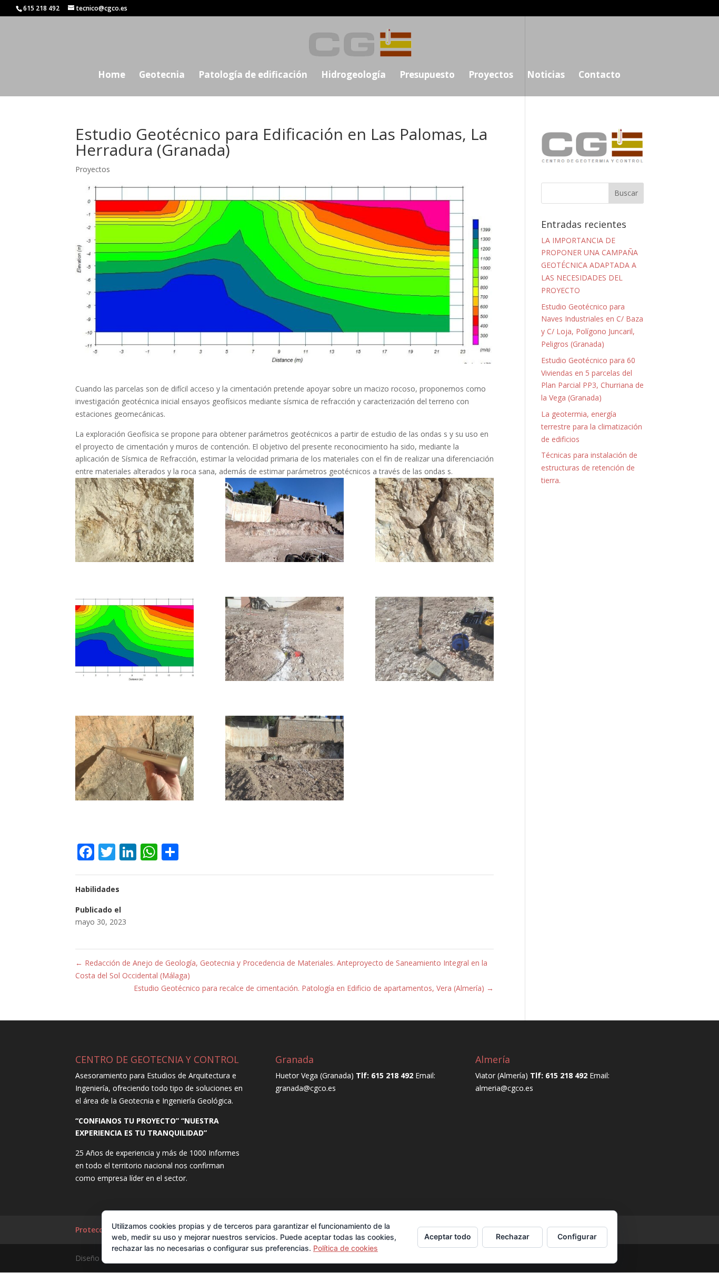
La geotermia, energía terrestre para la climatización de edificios (591, 426)
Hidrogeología (353, 76)
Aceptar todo (447, 1236)
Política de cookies (345, 1248)
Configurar (577, 1236)
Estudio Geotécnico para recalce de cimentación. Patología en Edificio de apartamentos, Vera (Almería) (314, 988)
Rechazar (513, 1236)
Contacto (599, 76)
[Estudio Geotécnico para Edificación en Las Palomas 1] (134, 522)
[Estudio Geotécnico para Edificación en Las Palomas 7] (134, 760)
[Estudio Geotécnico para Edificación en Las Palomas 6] (434, 641)
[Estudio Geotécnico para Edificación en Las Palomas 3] (434, 522)
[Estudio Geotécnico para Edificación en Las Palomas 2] (284, 522)
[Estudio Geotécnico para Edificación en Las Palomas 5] (284, 641)
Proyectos (490, 76)
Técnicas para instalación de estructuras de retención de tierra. (589, 467)
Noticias (546, 76)
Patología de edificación (252, 76)
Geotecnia (162, 76)
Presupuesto (427, 76)
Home (111, 76)
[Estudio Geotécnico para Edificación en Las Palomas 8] (284, 760)
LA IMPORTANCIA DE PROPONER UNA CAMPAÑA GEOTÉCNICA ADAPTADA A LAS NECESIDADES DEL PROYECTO (589, 265)
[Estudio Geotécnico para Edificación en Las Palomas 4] (134, 641)
